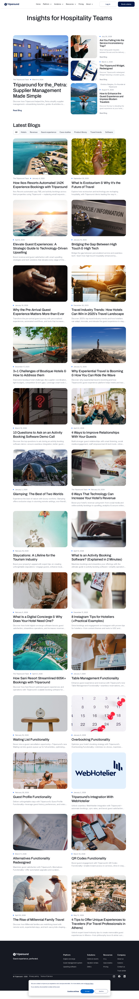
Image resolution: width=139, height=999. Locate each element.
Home (38, 4)
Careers (120, 963)
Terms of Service (46, 976)
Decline (101, 991)
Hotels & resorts (92, 959)
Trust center (121, 971)
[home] (11, 4)
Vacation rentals (92, 963)
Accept (87, 991)
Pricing (81, 4)
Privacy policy (34, 976)
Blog (104, 959)
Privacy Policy (89, 983)
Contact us (121, 967)
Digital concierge (69, 959)
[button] (47, 4)
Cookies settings (73, 991)
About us (120, 959)
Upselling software (69, 967)
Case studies (107, 963)
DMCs (89, 967)
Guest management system (72, 963)
